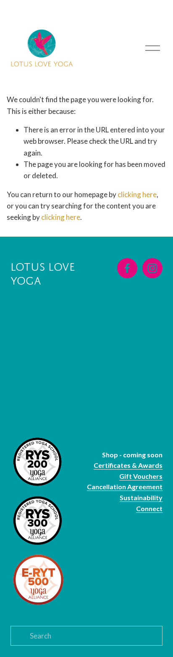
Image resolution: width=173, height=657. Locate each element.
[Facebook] (127, 268)
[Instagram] (152, 268)
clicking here (137, 194)
